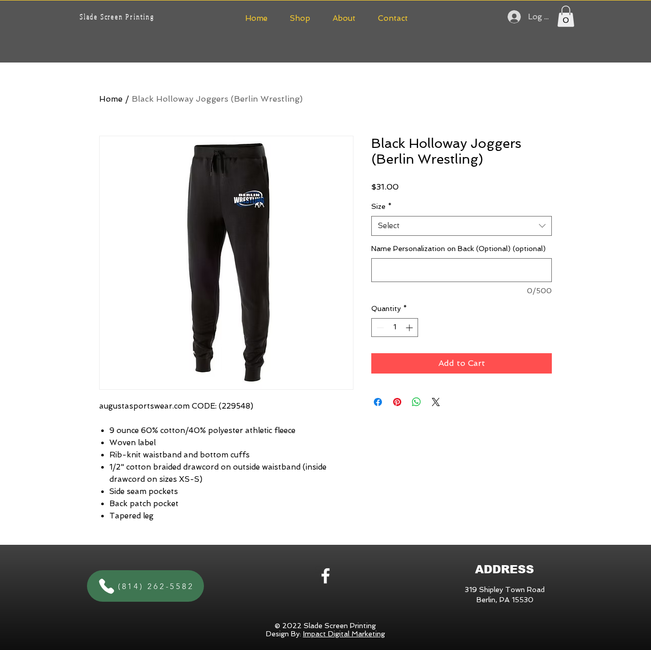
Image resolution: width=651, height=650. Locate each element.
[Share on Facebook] (378, 402)
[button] (300, 17)
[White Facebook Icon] (325, 576)
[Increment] (410, 327)
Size (381, 206)
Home (111, 99)
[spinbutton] (395, 327)
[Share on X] (436, 402)
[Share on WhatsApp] (416, 402)
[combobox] (461, 226)
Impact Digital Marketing (344, 634)
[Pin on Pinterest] (397, 402)
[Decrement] (379, 327)
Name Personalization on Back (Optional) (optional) (458, 248)
